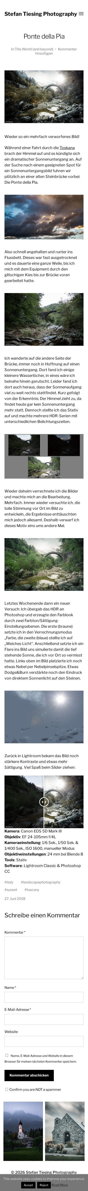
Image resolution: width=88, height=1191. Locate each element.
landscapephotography (41, 882)
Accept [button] (28, 1185)
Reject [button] (44, 1185)
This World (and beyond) (34, 49)
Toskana (67, 147)
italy (10, 882)
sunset (12, 889)
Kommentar (14, 932)
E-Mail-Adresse (17, 1009)
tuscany (33, 889)
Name (10, 987)
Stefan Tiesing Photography (40, 14)
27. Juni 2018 (14, 898)
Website (11, 1032)
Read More (59, 1185)
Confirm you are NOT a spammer (35, 1089)
